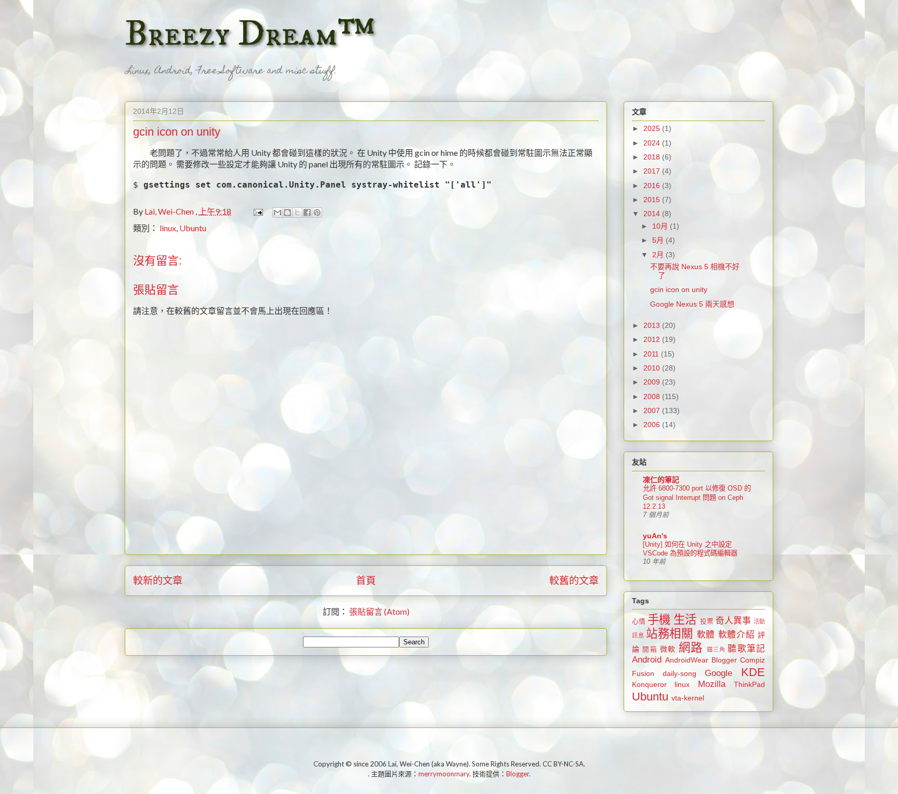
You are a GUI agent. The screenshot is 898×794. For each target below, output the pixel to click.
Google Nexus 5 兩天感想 (692, 304)
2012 (652, 339)
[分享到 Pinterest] (317, 212)
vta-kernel (687, 698)
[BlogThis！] (287, 212)
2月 (659, 254)
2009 (652, 382)
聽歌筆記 (746, 649)
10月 (661, 226)
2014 (652, 213)
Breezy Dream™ (250, 34)
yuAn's (655, 536)
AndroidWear (686, 660)
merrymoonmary (443, 774)
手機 (659, 619)
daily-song (679, 673)
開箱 (649, 649)
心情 (638, 621)
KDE (753, 672)
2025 (652, 128)
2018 (652, 157)
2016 (652, 185)
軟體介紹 (736, 635)
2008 (652, 396)
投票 (707, 621)
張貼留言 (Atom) (379, 611)
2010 (652, 368)
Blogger (724, 660)
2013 (652, 325)
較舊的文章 (574, 580)
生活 (685, 619)
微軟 (668, 649)
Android (647, 660)
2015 (652, 199)
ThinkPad (749, 684)
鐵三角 (716, 649)
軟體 (706, 635)
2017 (652, 171)
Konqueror (649, 684)
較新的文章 (157, 580)
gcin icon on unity (678, 289)
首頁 (366, 580)
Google (718, 673)
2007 (652, 410)
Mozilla (711, 684)
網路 (691, 647)
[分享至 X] (297, 212)
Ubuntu (192, 228)
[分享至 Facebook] (307, 212)
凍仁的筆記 (661, 479)
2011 (652, 354)
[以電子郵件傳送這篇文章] (277, 212)
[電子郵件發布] (257, 211)
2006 (652, 424)
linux (168, 228)
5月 (659, 240)
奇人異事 (733, 621)
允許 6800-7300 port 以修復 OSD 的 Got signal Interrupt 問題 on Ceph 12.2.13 (697, 497)
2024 (652, 143)
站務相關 (669, 633)
